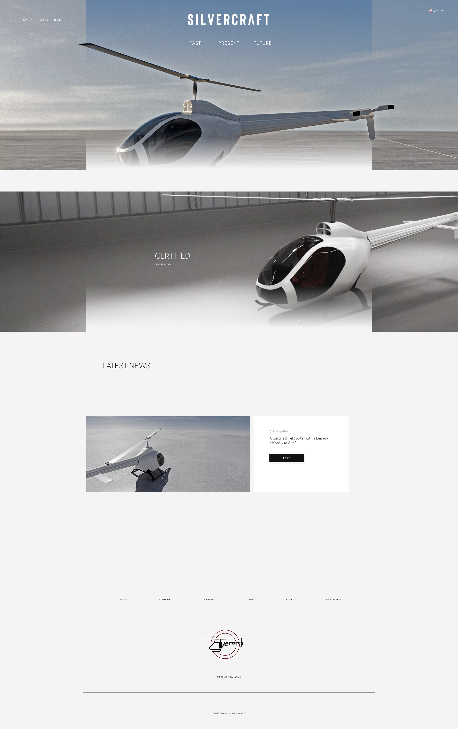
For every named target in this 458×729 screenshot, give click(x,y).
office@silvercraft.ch (229, 676)
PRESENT (229, 43)
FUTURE (263, 43)
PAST (195, 43)
